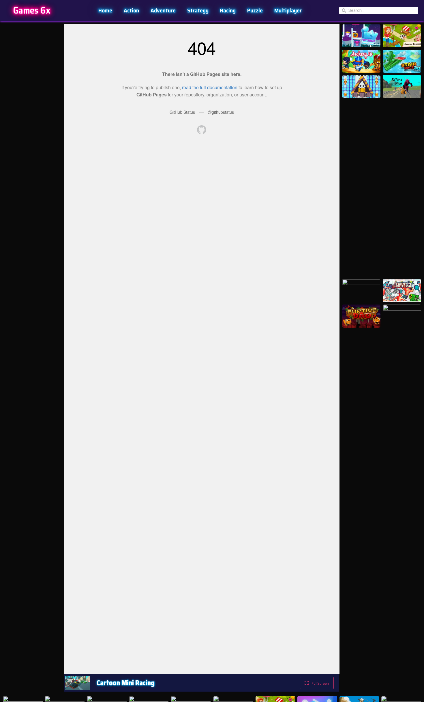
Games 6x (31, 10)
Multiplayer (288, 10)
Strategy (198, 10)
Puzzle (255, 10)
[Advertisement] (32, 110)
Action (131, 10)
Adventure (163, 10)
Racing (228, 10)
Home (105, 10)
